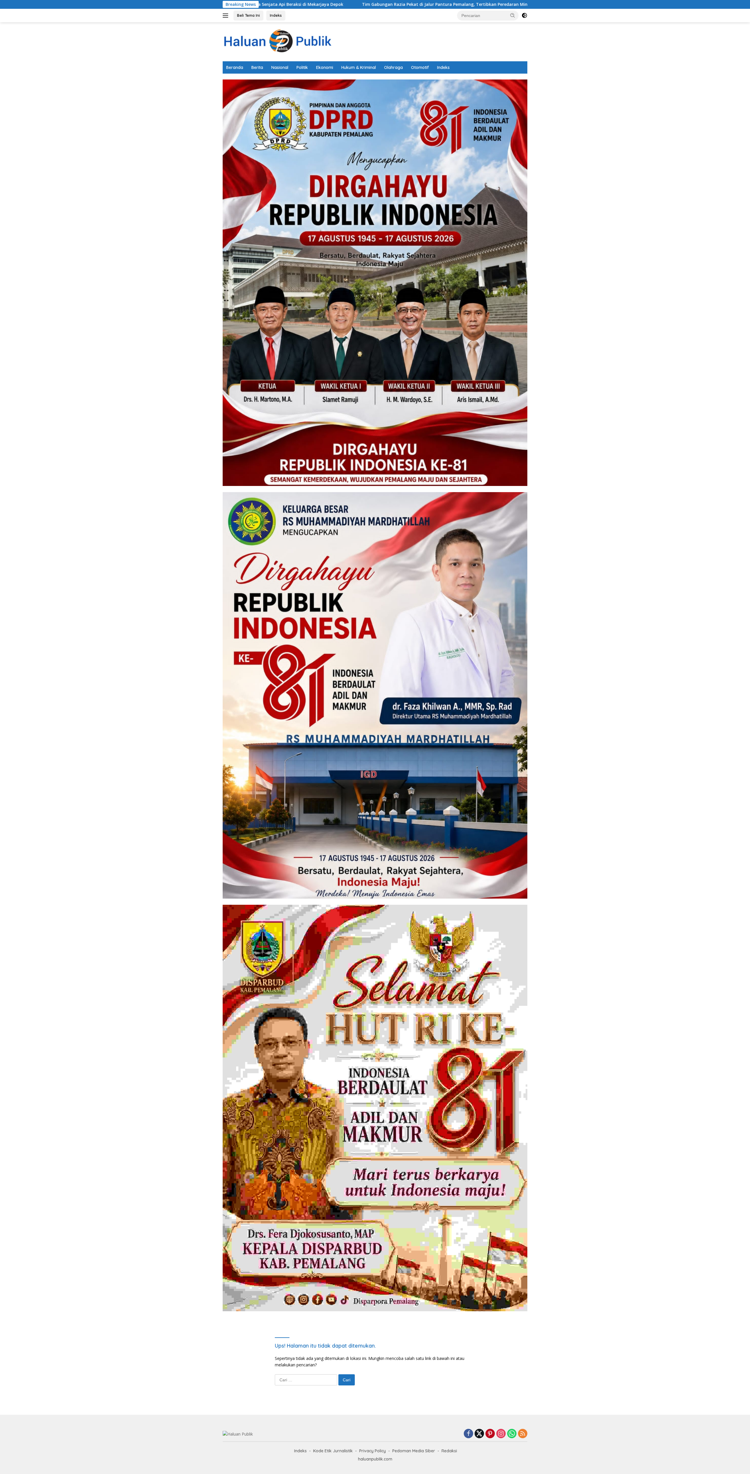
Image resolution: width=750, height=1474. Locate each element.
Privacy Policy (372, 1450)
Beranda (234, 67)
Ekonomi (324, 67)
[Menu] (227, 16)
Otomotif (420, 67)
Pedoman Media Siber (413, 1450)
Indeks (276, 15)
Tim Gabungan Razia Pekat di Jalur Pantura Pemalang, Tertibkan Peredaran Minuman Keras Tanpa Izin (337, 4)
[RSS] (522, 1434)
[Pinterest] (490, 1434)
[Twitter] (479, 1434)
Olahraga (393, 67)
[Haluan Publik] (280, 41)
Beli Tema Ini (248, 15)
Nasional (279, 67)
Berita (257, 67)
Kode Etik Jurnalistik (333, 1450)
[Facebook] (468, 1434)
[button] (513, 15)
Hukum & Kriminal (358, 67)
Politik (302, 67)
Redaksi (449, 1450)
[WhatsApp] (512, 1434)
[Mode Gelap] (524, 16)
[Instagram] (501, 1434)
